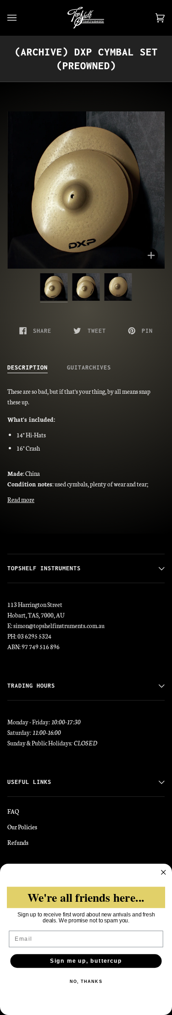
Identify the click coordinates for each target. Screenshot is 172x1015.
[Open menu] (21, 18)
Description (27, 367)
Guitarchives (89, 367)
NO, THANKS (86, 981)
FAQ (13, 811)
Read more (20, 499)
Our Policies (22, 826)
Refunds (17, 842)
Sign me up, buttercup (86, 961)
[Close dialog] (163, 872)
